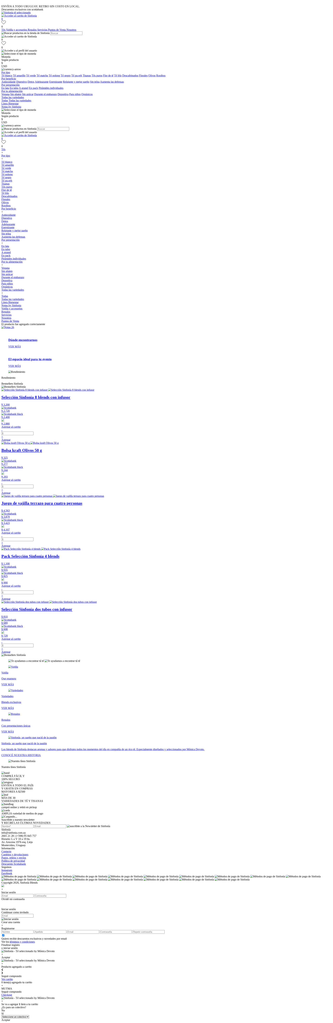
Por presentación (10, 84)
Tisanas (87, 75)
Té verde (31, 75)
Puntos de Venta (57, 29)
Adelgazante (42, 81)
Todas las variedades (12, 97)
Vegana (5, 94)
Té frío (118, 75)
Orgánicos (87, 94)
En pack (33, 88)
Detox (31, 81)
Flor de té (108, 75)
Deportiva (63, 94)
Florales (143, 75)
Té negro (66, 75)
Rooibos (160, 75)
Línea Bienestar (10, 103)
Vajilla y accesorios (17, 29)
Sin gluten (15, 94)
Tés (3, 29)
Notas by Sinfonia (11, 106)
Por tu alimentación (12, 91)
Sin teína (95, 81)
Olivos (152, 75)
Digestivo (21, 81)
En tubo (14, 88)
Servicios (42, 29)
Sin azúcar (27, 94)
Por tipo (5, 72)
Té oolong (54, 75)
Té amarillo (19, 75)
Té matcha (42, 75)
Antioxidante (8, 81)
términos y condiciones (22, 941)
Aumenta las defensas (112, 81)
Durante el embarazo (45, 94)
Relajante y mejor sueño (76, 81)
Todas (4, 100)
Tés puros (97, 75)
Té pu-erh (76, 75)
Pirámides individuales (51, 88)
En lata (5, 88)
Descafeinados (130, 75)
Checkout (6, 994)
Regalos (32, 29)
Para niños (75, 94)
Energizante (55, 81)
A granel (23, 88)
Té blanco (6, 75)
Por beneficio (8, 78)
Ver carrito (7, 979)
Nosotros (71, 29)
